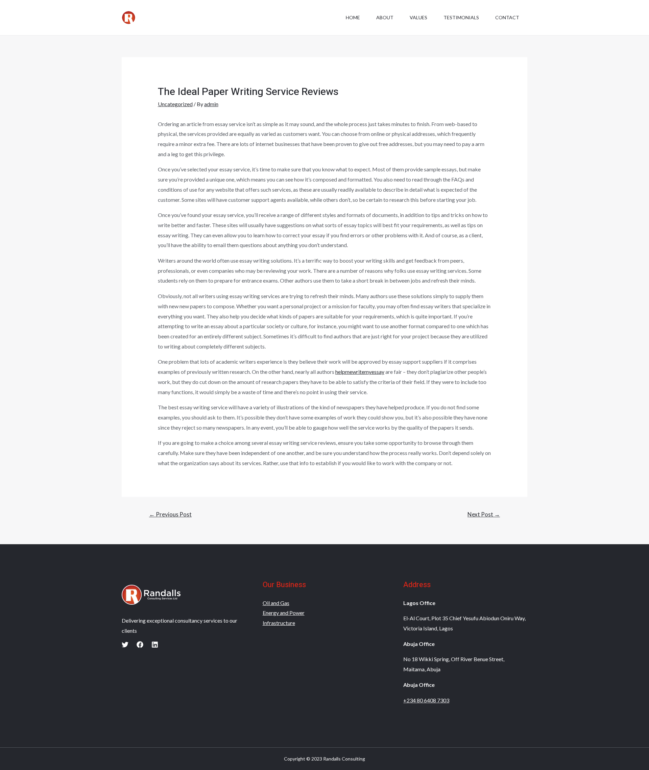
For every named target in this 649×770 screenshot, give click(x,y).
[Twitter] (125, 644)
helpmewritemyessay (359, 371)
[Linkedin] (154, 644)
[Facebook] (140, 644)
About (384, 17)
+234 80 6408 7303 (426, 700)
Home (353, 17)
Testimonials (461, 17)
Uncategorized (175, 104)
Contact (507, 17)
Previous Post (170, 514)
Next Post (483, 514)
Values (418, 17)
